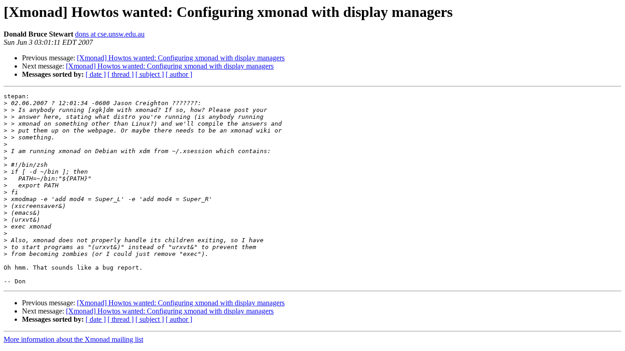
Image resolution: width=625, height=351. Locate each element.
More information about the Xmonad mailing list (73, 339)
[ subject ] (149, 74)
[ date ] (96, 74)
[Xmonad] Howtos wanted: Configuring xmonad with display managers (181, 58)
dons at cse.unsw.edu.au (110, 34)
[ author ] (179, 74)
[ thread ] (121, 74)
